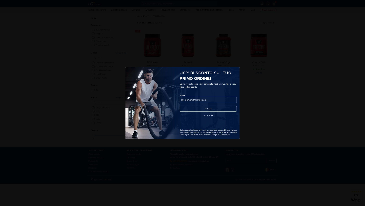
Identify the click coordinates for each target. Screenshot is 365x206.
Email (182, 95)
